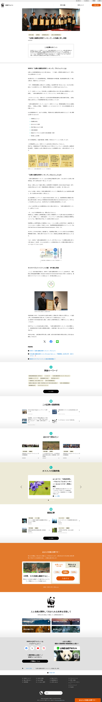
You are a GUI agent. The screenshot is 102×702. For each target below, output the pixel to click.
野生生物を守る (37, 630)
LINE (57, 342)
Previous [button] (21, 487)
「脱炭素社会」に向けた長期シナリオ (36, 380)
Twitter (45, 342)
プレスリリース (74, 678)
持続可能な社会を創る (66, 623)
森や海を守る (66, 630)
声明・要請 (72, 680)
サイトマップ (73, 685)
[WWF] (22, 668)
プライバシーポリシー (75, 683)
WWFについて (81, 5)
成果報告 (37, 34)
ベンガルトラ (47, 375)
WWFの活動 (62, 5)
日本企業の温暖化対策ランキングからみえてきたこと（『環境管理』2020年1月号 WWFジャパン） (52, 354)
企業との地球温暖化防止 (56, 34)
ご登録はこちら (35, 661)
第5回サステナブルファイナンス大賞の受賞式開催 (42, 359)
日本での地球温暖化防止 (50, 380)
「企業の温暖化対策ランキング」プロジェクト (61, 375)
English (72, 687)
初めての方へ (54, 678)
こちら (57, 587)
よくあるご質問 (41, 682)
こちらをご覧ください (60, 700)
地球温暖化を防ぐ (45, 34)
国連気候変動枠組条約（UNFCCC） (35, 375)
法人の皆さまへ (86, 0)
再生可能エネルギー (55, 378)
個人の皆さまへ (78, 0)
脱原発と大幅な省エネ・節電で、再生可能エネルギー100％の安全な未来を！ (43, 383)
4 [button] (53, 500)
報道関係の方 (54, 680)
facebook (51, 342)
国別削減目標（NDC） (44, 378)
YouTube (38, 648)
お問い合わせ (54, 682)
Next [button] (80, 487)
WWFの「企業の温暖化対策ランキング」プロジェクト (43, 350)
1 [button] (48, 500)
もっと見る (51, 391)
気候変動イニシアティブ (33, 378)
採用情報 (26, 682)
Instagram (44, 648)
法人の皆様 (40, 680)
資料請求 (94, 0)
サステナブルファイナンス (43, 385)
